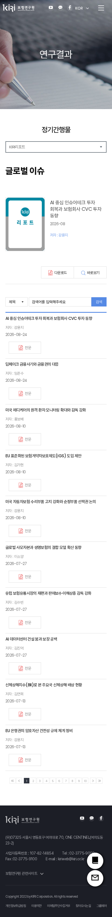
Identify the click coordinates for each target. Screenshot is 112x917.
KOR (79, 8)
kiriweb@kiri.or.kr (71, 859)
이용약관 (36, 906)
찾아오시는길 (83, 906)
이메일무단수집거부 (58, 906)
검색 (99, 302)
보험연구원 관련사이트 (21, 873)
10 (85, 781)
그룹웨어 (102, 906)
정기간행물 (56, 130)
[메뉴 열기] (101, 8)
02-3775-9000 (81, 853)
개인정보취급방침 (15, 906)
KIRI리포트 (17, 147)
